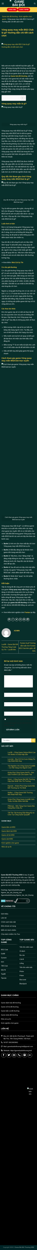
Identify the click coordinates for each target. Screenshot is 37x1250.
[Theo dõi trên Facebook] (3, 1055)
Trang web (7, 710)
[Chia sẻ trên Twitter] (16, 619)
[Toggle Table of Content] (21, 98)
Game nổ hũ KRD (8, 835)
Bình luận (8, 673)
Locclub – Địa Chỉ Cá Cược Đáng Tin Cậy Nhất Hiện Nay (21, 760)
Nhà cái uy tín (7, 847)
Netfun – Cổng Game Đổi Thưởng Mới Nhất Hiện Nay (20, 793)
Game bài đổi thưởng (10, 16)
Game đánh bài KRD (9, 831)
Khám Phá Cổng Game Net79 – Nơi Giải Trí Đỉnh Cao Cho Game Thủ (21, 773)
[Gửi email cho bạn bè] (20, 619)
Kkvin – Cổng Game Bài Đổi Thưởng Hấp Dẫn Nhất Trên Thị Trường (21, 780)
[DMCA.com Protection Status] (7, 901)
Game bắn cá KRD (8, 827)
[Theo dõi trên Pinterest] (24, 1055)
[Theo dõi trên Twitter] (8, 1055)
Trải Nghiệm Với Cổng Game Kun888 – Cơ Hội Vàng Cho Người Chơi (21, 767)
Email (6, 700)
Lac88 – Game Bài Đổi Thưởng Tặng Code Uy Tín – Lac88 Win (10, 647)
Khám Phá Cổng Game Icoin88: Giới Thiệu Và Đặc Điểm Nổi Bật (21, 800)
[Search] (34, 3)
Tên (6, 691)
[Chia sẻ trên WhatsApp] (9, 619)
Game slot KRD (7, 839)
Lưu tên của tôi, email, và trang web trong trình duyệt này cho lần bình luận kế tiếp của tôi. (18, 722)
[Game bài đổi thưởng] (18, 3)
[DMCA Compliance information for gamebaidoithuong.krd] (22, 901)
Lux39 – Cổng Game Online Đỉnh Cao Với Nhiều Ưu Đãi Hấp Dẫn (21, 753)
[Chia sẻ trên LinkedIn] (27, 619)
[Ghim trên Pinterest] (24, 619)
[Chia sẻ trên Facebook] (13, 619)
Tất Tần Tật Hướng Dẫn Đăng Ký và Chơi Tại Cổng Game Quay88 (21, 814)
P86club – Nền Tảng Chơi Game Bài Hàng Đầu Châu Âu (21, 807)
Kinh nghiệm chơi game (10, 843)
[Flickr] (29, 1055)
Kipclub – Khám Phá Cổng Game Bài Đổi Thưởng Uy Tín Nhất (21, 787)
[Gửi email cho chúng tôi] (14, 1055)
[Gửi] (33, 740)
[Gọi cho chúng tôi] (19, 1055)
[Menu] (3, 3)
